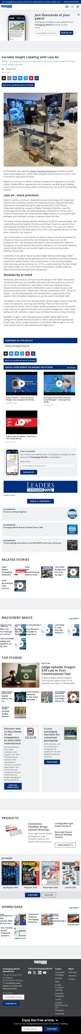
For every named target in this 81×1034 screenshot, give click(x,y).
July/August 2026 (10, 887)
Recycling (46, 663)
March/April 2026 (50, 887)
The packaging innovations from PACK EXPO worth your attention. (32, 543)
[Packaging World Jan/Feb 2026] (71, 873)
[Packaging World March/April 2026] (50, 873)
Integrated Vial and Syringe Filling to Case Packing (60, 572)
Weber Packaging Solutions (43, 171)
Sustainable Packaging (60, 692)
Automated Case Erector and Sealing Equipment (7, 586)
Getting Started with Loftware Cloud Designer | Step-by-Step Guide (57, 400)
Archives (49, 895)
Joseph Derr (11, 69)
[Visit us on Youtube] (44, 972)
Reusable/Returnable (30, 692)
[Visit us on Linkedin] (39, 972)
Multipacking (7, 928)
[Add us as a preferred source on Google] (37, 78)
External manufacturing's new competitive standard (58, 921)
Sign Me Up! (66, 33)
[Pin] (31, 78)
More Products (65, 845)
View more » (71, 368)
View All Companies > (40, 501)
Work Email (25, 461)
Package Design (5, 708)
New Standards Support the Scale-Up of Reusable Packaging (30, 697)
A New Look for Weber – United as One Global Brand (21, 437)
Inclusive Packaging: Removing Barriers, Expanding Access (33, 919)
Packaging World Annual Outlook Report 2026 (23, 527)
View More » (74, 619)
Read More (52, 762)
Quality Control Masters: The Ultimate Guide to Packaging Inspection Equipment (27, 632)
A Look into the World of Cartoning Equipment (60, 630)
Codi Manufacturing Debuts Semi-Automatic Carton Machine (32, 572)
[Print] (4, 78)
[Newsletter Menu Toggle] (67, 6)
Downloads (33, 914)
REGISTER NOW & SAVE (13, 786)
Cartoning (59, 567)
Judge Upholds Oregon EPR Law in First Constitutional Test (58, 670)
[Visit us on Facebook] (29, 972)
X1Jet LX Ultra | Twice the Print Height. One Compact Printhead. (20, 399)
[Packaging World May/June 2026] (31, 873)
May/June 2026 (30, 887)
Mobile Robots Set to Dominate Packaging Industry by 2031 (7, 698)
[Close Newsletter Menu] (78, 14)
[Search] (72, 6)
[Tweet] (26, 78)
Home (4, 567)
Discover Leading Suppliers (15, 512)
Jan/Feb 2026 (70, 887)
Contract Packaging (54, 915)
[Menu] (78, 6)
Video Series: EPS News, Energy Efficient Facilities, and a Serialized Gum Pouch (60, 698)
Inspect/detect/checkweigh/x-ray (28, 625)
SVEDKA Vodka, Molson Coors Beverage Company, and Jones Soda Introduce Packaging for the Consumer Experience (7, 714)
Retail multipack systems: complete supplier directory (5, 933)
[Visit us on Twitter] (34, 972)
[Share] (15, 78)
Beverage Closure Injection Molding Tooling (63, 834)
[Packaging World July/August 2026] (11, 873)
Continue (52, 1029)
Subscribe (32, 895)
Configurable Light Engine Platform (64, 824)
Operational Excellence (7, 692)
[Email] (9, 78)
